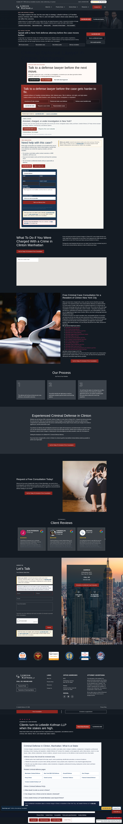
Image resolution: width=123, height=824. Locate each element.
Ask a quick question (95, 42)
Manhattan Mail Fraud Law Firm (73, 346)
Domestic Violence (68, 777)
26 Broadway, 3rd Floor (68, 680)
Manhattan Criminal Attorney (72, 327)
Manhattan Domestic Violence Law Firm (75, 330)
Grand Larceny (48, 777)
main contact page (33, 214)
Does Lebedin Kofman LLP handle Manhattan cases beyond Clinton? (44, 798)
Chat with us (117, 811)
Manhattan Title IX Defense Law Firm (74, 344)
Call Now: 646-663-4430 (114, 817)
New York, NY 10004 (68, 682)
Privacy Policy (40, 815)
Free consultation (46, 79)
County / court (43, 181)
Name (24, 176)
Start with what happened (61, 79)
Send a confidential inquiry (95, 38)
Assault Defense (67, 773)
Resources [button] (84, 7)
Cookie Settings (82, 815)
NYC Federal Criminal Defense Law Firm (75, 339)
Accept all (33, 820)
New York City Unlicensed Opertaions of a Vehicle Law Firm (80, 347)
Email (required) (25, 183)
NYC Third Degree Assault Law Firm (74, 341)
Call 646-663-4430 (85, 19)
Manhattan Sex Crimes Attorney (73, 332)
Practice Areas (59, 7)
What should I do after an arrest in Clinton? (37, 790)
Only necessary (44, 820)
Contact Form (116, 808)
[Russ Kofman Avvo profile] (72, 696)
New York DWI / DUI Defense (51, 773)
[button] (99, 2)
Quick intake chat (39, 166)
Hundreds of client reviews (25, 25)
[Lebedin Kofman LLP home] (24, 7)
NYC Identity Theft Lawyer (72, 342)
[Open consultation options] (104, 7)
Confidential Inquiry (98, 19)
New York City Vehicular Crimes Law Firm (76, 349)
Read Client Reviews (83, 726)
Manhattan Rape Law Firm (72, 336)
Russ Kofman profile (57, 44)
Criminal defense (27, 132)
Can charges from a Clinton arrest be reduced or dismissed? (42, 794)
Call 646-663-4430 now (30, 129)
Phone (41, 176)
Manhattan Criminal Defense (32, 773)
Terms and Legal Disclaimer (69, 815)
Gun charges (35, 132)
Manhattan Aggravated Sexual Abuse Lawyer (76, 334)
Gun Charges (85, 773)
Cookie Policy (49, 815)
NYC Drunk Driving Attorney (72, 329)
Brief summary (26, 187)
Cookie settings (56, 820)
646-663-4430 (80, 143)
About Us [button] (47, 7)
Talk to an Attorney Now (39, 202)
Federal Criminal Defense (89, 777)
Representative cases (37, 25)
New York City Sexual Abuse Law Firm (75, 337)
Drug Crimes (28, 777)
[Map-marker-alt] (68, 696)
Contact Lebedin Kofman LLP (33, 781)
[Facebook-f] (64, 696)
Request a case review (44, 106)
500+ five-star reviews (23, 44)
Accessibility (57, 815)
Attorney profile (47, 25)
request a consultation (51, 113)
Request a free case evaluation (47, 129)
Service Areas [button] (72, 7)
